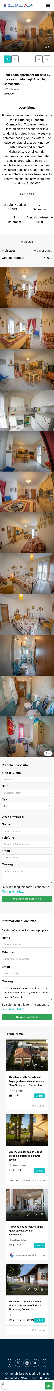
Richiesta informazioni (27, 1017)
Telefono (8, 837)
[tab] (7, 59)
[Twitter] (18, 1363)
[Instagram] (27, 1363)
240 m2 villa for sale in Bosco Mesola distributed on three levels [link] (25, 1156)
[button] (27, 31)
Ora (4, 799)
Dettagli (39, 1096)
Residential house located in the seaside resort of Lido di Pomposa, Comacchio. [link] (25, 1305)
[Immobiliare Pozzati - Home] (18, 5)
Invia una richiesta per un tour (27, 898)
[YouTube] (44, 1363)
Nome (6, 824)
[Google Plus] (35, 1363)
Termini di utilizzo (13, 891)
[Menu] (47, 5)
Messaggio (9, 864)
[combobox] (27, 779)
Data (5, 786)
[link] (27, 1055)
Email (6, 851)
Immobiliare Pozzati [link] (24, 1255)
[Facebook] (9, 1363)
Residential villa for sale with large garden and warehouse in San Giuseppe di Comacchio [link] (27, 1081)
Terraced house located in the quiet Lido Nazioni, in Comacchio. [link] (26, 1230)
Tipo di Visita (11, 772)
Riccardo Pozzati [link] (23, 1181)
